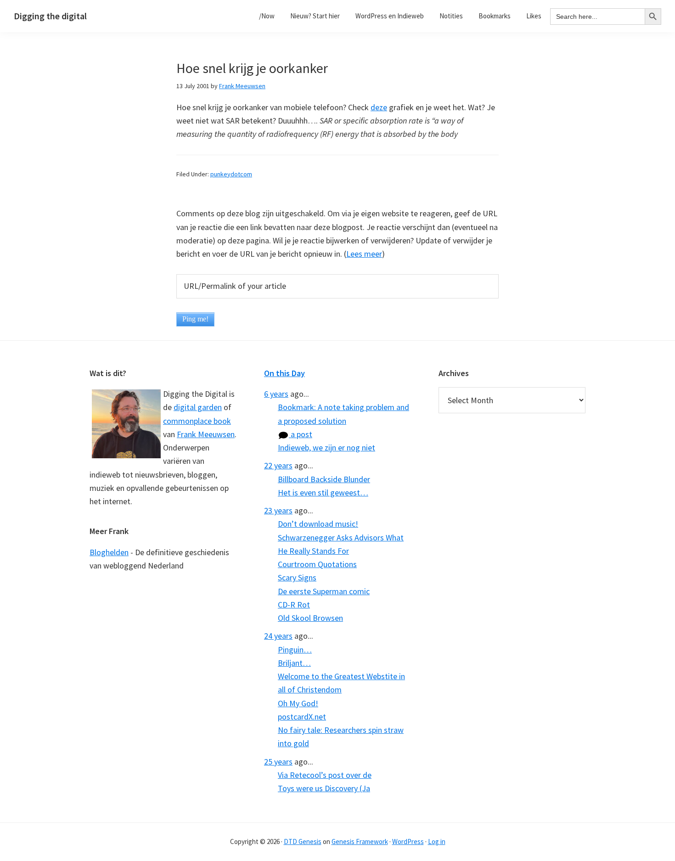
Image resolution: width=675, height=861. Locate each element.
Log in (436, 841)
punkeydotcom (231, 174)
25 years (278, 761)
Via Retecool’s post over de (324, 775)
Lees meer (364, 253)
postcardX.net (302, 716)
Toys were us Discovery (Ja (324, 788)
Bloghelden (109, 552)
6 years (276, 393)
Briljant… (294, 663)
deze (379, 107)
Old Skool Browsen (310, 618)
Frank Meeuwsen (206, 434)
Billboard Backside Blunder (324, 479)
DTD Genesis (302, 841)
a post (300, 434)
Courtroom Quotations (317, 564)
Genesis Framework (360, 841)
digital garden (198, 407)
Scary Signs (297, 577)
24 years (278, 635)
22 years (278, 465)
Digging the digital (50, 16)
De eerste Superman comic (324, 591)
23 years (278, 510)
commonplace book (197, 421)
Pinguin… (295, 649)
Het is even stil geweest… (323, 492)
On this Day (284, 373)
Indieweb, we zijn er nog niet (326, 447)
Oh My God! (298, 703)
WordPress (408, 841)
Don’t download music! (318, 523)
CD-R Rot (294, 604)
